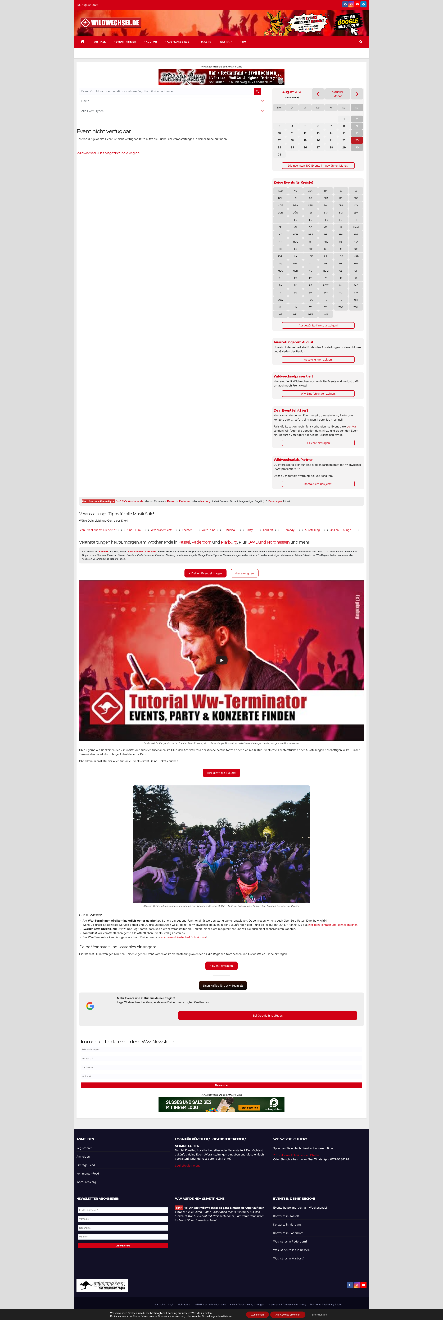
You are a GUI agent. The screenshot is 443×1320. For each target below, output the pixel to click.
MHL (295, 263)
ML (340, 263)
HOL (295, 241)
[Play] (222, 660)
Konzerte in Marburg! (287, 1224)
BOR (356, 198)
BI (295, 198)
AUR (310, 190)
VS (325, 307)
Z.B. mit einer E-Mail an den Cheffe (296, 1155)
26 (305, 147)
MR (356, 263)
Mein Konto (184, 1304)
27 (318, 147)
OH (280, 278)
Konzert (225, 530)
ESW (356, 212)
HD (280, 234)
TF (295, 299)
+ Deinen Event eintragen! (206, 573)
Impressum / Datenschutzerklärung (287, 1304)
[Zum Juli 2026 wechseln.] (318, 93)
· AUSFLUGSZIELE (176, 41)
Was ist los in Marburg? (289, 1258)
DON (280, 212)
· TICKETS (204, 41)
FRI (280, 227)
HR (310, 241)
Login (171, 1304)
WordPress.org (86, 1182)
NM (311, 270)
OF (356, 270)
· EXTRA (224, 41)
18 (292, 140)
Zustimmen (257, 1314)
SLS (326, 292)
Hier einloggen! (244, 573)
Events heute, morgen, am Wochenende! (300, 1207)
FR (356, 220)
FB (295, 220)
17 (279, 140)
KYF (280, 256)
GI (295, 227)
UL (280, 307)
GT (325, 227)
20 (318, 140)
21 (331, 140)
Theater (143, 530)
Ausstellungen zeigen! (318, 359)
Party (205, 530)
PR (325, 278)
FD (310, 220)
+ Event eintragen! (221, 965)
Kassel (171, 501)
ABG (280, 190)
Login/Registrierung (188, 1165)
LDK (311, 256)
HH (341, 234)
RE (310, 285)
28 (331, 147)
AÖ (295, 190)
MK (326, 263)
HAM (356, 227)
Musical (187, 530)
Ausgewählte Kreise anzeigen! (318, 325)
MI (310, 263)
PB (295, 278)
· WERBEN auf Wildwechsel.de (209, 1304)
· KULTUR (150, 41)
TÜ (340, 299)
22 (344, 140)
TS (325, 299)
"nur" (129, 501)
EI (311, 212)
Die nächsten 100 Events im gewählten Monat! (318, 165)
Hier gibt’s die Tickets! (221, 773)
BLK (326, 198)
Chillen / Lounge (297, 530)
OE (340, 270)
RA (356, 278)
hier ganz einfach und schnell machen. (333, 924)
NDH (295, 270)
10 (279, 133)
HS (340, 241)
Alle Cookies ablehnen (287, 1314)
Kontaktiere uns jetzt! (318, 484)
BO (340, 198)
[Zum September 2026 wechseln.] (357, 93)
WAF (340, 307)
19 (305, 140)
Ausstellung (268, 530)
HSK (356, 241)
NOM (326, 270)
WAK (356, 307)
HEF (310, 234)
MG (280, 263)
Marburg (205, 501)
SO (340, 292)
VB (310, 307)
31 (279, 154)
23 (357, 140)
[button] (360, 41)
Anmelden (83, 1156)
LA (295, 256)
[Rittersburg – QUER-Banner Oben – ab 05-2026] (221, 77)
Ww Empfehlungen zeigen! (318, 393)
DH (325, 205)
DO (356, 205)
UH (356, 299)
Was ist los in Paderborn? (290, 1241)
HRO (325, 241)
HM (356, 234)
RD (295, 285)
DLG (341, 205)
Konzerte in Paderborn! (288, 1233)
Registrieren (84, 1148)
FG (340, 220)
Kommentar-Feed (87, 1173)
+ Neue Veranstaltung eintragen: (247, 1304)
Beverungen (275, 501)
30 (357, 147)
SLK (311, 292)
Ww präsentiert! (117, 530)
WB (280, 314)
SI (280, 292)
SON (356, 292)
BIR (310, 198)
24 (279, 147)
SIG (295, 292)
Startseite (159, 1304)
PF (310, 278)
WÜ (326, 314)
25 (292, 147)
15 (344, 133)
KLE (311, 249)
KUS (356, 249)
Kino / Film (90, 530)
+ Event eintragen (318, 443)
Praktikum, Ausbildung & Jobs (326, 1304)
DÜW (295, 212)
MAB (356, 256)
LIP (325, 256)
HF (325, 234)
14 (331, 133)
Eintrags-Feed (85, 1165)
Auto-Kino (165, 530)
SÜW (280, 299)
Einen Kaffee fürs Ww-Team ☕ (223, 985)
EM (341, 212)
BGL (280, 198)
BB (341, 190)
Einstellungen (209, 1316)
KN (325, 249)
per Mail (352, 426)
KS (341, 249)
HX (280, 249)
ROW (325, 285)
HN (280, 241)
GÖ (310, 227)
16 (357, 133)
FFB (326, 220)
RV (340, 285)
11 (292, 133)
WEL (295, 314)
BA (325, 190)
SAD (356, 285)
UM (295, 307)
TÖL (311, 299)
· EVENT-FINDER (124, 41)
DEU (310, 205)
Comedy (245, 530)
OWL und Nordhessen (268, 542)
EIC (326, 212)
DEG (295, 205)
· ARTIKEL (99, 41)
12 (305, 133)
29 (344, 147)
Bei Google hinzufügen (268, 1015)
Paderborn (185, 501)
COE (280, 205)
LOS (341, 256)
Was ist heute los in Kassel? (291, 1250)
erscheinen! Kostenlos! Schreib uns (183, 937)
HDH (295, 234)
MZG (280, 270)
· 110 (242, 41)
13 (318, 133)
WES (310, 314)
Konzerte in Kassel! (286, 1216)
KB (295, 249)
